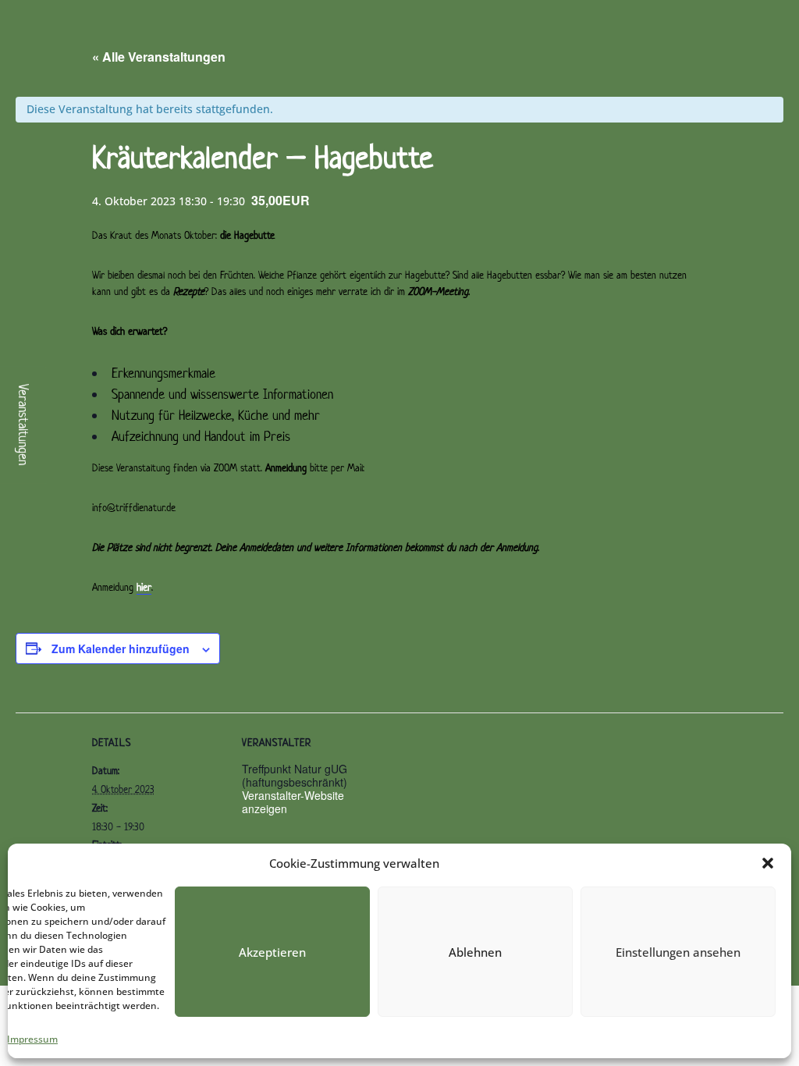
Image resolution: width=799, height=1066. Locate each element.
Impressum (32, 1039)
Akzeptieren (272, 952)
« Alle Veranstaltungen (158, 57)
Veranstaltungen (24, 424)
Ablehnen (475, 952)
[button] (768, 863)
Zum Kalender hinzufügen (120, 648)
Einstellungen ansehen (678, 952)
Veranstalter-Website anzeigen (293, 801)
